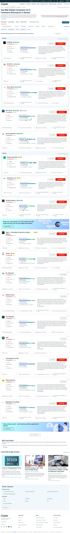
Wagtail (26, 501)
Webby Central (10, 295)
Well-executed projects (8, 127)
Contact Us (3, 524)
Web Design (5, 477)
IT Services (28, 3)
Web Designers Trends (34, 21)
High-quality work (9, 58)
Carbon (8, 253)
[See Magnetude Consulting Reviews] (9, 403)
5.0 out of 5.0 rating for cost (59, 332)
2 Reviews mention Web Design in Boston (59, 289)
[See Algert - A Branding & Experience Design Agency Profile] (3, 232)
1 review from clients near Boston (60, 248)
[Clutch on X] (4, 526)
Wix (48, 501)
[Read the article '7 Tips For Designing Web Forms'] (12, 468)
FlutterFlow (27, 498)
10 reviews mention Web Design (26, 127)
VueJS (4, 501)
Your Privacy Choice (10, 531)
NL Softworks (10, 273)
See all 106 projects (41, 76)
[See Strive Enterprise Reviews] (9, 135)
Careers (19, 520)
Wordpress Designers (7, 503)
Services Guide (23, 21)
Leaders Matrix (11, 21)
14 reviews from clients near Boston (59, 215)
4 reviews (13, 235)
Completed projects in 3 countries (43, 374)
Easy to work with (9, 192)
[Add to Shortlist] (67, 41)
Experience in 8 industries (41, 147)
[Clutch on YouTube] (9, 526)
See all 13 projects (40, 413)
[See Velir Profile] (3, 338)
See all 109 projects (40, 123)
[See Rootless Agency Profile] (3, 201)
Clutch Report (11, 477)
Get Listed (55, 517)
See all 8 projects (40, 391)
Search (31, 1)
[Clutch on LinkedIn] (11, 526)
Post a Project (66, 3)
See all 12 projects (40, 143)
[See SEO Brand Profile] (3, 111)
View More (5, 507)
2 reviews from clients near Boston (60, 310)
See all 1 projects (40, 263)
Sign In (63, 1)
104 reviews (16, 44)
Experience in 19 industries (41, 127)
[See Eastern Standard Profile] (4, 157)
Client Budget (23, 26)
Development (22, 3)
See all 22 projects (40, 210)
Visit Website (60, 43)
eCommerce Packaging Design (9, 493)
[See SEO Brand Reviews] (9, 112)
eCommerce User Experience (52, 491)
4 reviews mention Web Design (27, 172)
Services (16, 26)
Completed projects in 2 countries (43, 396)
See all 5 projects (41, 188)
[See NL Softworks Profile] (3, 273)
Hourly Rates (31, 26)
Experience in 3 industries (8, 396)
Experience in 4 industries (41, 172)
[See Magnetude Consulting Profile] (3, 402)
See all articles (66, 452)
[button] (17, 26)
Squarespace (49, 498)
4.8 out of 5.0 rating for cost (26, 192)
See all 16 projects (40, 328)
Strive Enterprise (11, 133)
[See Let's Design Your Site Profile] (3, 358)
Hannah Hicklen (35, 471)
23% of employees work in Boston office (43, 311)
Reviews (43, 26)
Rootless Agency (11, 200)
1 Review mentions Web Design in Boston (59, 58)
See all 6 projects (41, 168)
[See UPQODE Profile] (4, 42)
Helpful (5, 215)
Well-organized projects (8, 332)
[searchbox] (7, 26)
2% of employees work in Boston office (59, 128)
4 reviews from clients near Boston (58, 193)
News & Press (21, 522)
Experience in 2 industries (25, 248)
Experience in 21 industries (41, 58)
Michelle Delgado (14, 469)
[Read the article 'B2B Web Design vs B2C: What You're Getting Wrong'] (35, 468)
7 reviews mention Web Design (9, 310)
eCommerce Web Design (30, 491)
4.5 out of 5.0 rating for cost (42, 248)
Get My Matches (7, 226)
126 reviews (16, 88)
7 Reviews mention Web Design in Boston (43, 215)
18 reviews (14, 274)
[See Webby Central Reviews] (9, 296)
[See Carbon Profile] (3, 254)
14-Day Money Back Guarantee (42, 522)
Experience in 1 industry (25, 267)
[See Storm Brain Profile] (4, 87)
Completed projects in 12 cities (43, 289)
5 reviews (15, 179)
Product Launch (17, 477)
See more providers (34, 434)
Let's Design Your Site (12, 358)
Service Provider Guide (58, 527)
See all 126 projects (41, 98)
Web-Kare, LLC (11, 178)
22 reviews (14, 202)
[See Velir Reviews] (9, 339)
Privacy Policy (3, 531)
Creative (7, 81)
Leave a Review (43, 1)
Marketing (34, 3)
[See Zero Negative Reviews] (9, 318)
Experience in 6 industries (41, 332)
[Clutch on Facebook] (1, 526)
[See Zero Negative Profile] (3, 317)
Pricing (17, 21)
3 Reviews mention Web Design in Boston (59, 374)
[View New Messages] (57, 1)
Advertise (55, 524)
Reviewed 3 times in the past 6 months (27, 81)
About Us (20, 517)
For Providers (49, 1)
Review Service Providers (41, 520)
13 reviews (14, 403)
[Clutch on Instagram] (6, 526)
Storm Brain (10, 87)
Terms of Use (30, 531)
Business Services (44, 3)
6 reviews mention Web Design (26, 147)
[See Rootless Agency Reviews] (9, 202)
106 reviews (16, 65)
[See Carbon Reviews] (9, 255)
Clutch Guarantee (57, 522)
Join (67, 1)
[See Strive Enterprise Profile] (3, 134)
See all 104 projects (41, 53)
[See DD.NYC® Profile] (4, 64)
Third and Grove (10, 380)
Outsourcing (57, 480)
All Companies (4, 21)
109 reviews (14, 112)
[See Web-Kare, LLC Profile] (4, 178)
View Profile (51, 43)
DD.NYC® (10, 64)
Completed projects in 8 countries (58, 81)
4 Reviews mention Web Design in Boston (43, 193)
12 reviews (14, 135)
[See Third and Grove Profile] (3, 380)
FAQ (19, 527)
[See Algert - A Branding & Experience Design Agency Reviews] (9, 235)
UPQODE (9, 42)
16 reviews (14, 318)
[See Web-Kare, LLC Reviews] (11, 179)
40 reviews (14, 296)
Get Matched (66, 22)
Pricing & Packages (52, 3)
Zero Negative (10, 316)
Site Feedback (3, 521)
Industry (37, 26)
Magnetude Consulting (12, 402)
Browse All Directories (40, 517)
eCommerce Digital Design (8, 491)
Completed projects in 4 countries (26, 310)
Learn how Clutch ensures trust (61, 16)
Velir (7, 337)
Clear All (28, 29)
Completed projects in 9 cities (59, 147)
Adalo (4, 498)
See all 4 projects (40, 243)
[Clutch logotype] (4, 4)
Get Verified (56, 520)
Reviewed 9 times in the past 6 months (27, 58)
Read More (4, 18)
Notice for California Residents (21, 531)
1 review (13, 255)
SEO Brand (9, 110)
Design (38, 3)
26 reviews (14, 360)
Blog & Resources (39, 524)
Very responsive (40, 81)
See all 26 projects (40, 369)
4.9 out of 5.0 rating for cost (58, 172)
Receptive (6, 248)
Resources (60, 3)
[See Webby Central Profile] (3, 295)
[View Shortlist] (54, 1)
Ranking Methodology (22, 524)
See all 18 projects (40, 284)
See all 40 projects (40, 306)
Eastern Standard (12, 157)
